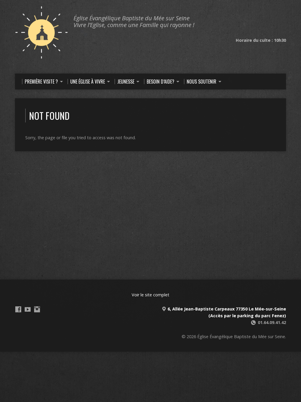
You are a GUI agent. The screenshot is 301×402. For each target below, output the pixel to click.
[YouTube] (28, 309)
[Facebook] (18, 309)
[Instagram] (37, 309)
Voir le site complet (150, 295)
